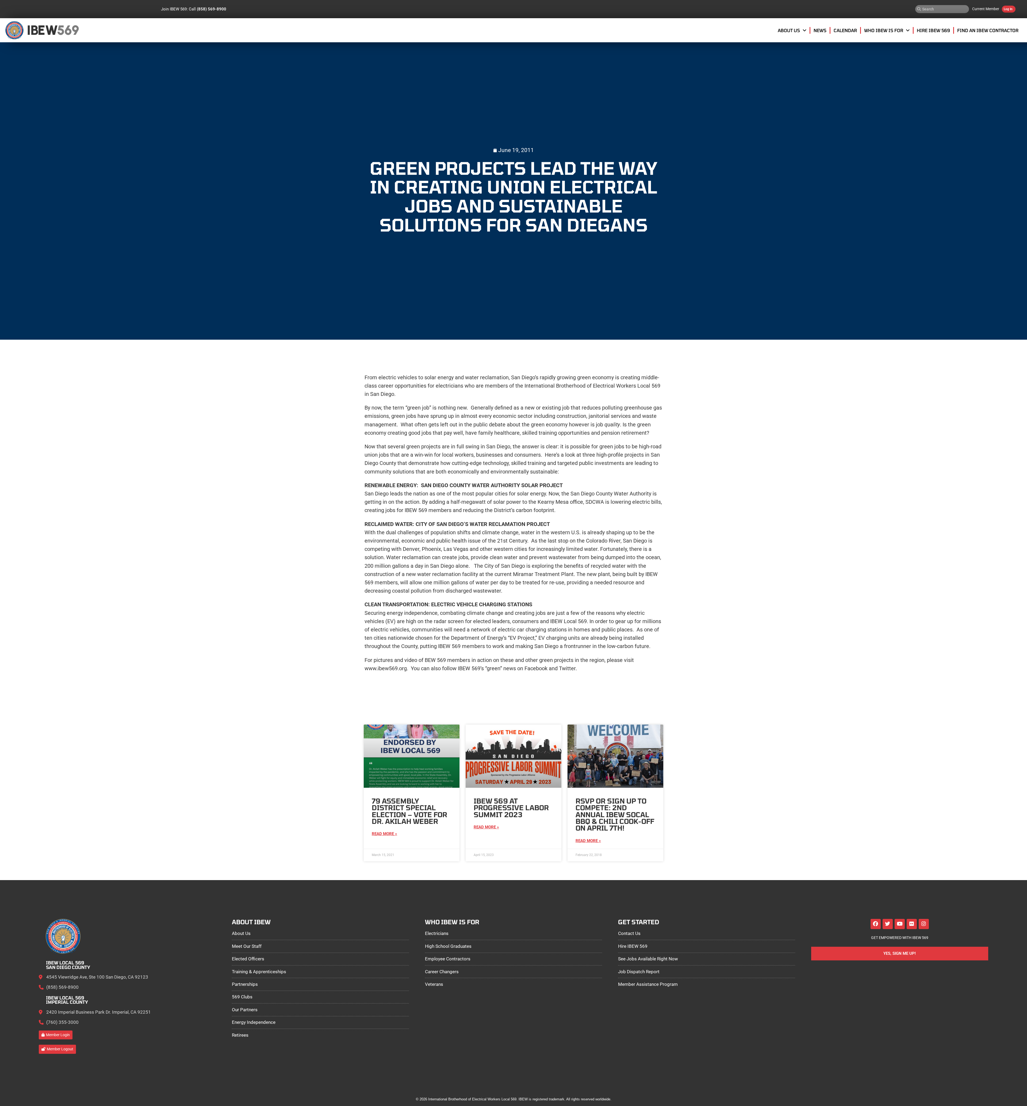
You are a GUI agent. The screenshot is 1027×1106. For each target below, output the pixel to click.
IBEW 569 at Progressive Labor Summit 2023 (511, 808)
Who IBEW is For (883, 30)
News (820, 30)
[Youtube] (900, 924)
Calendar (845, 30)
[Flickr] (912, 924)
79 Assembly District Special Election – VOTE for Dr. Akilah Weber (409, 811)
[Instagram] (924, 924)
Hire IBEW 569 (933, 30)
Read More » (384, 833)
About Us (789, 30)
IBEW (42, 30)
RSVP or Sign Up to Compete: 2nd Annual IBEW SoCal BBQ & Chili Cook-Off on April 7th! (615, 814)
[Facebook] (876, 924)
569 (68, 30)
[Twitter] (888, 924)
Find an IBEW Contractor (987, 30)
